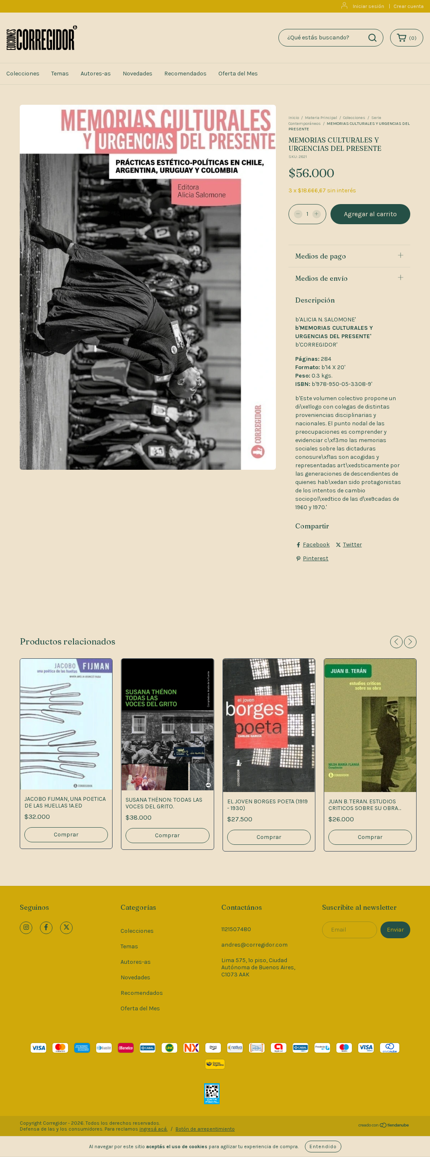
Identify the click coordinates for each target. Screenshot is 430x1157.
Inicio (293, 117)
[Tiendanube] (384, 1126)
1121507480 (236, 929)
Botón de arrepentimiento (205, 1129)
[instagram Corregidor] (26, 927)
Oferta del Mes (238, 73)
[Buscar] (372, 37)
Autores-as (96, 73)
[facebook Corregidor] (46, 927)
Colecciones (22, 73)
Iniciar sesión (368, 6)
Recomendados (185, 73)
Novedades (137, 73)
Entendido (323, 1146)
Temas (60, 73)
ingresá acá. (153, 1129)
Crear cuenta (408, 6)
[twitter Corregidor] (66, 927)
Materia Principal (321, 117)
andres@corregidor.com (254, 944)
